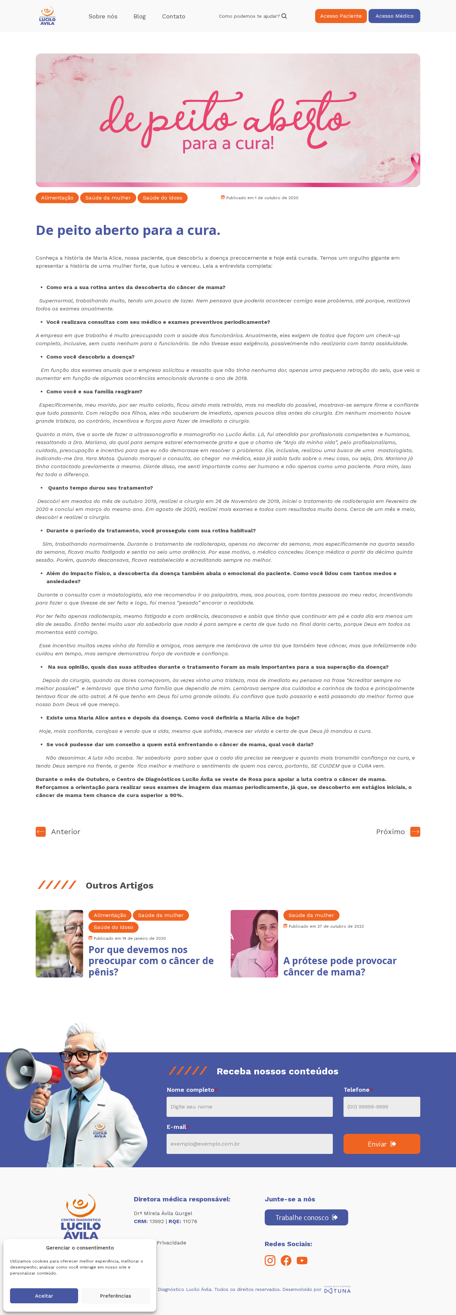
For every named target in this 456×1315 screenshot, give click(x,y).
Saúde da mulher (108, 197)
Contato (173, 16)
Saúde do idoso (162, 197)
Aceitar (44, 1296)
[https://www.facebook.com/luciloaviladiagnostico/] (286, 1264)
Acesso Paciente (341, 16)
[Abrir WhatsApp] (439, 1298)
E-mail (178, 1126)
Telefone (358, 1089)
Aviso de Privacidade (160, 1242)
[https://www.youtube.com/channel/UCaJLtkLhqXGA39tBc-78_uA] (302, 1264)
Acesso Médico (395, 16)
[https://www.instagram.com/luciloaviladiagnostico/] (270, 1264)
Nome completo (192, 1089)
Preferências (115, 1296)
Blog (140, 16)
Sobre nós (103, 16)
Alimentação (57, 197)
